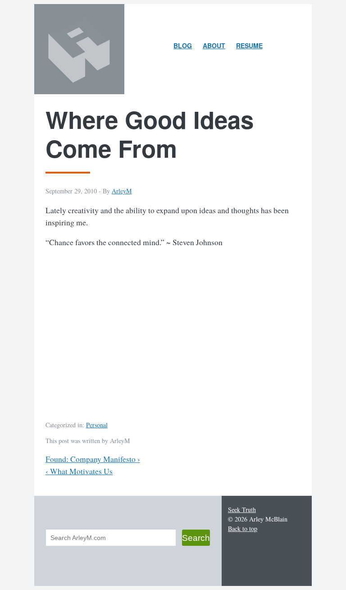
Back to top (242, 528)
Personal (97, 425)
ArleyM (122, 191)
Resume (249, 45)
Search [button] (196, 538)
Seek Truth (242, 509)
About (216, 47)
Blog (182, 45)
